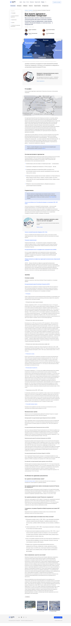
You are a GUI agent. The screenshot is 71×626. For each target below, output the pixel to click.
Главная (26, 10)
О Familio (27, 596)
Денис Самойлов (32, 29)
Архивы (12, 22)
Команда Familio (41, 611)
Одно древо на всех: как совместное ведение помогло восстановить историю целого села (54, 604)
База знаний (52, 196)
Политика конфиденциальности (27, 620)
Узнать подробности (40, 81)
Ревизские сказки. (30, 353)
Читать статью (40, 227)
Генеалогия (13, 5)
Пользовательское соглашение (14, 620)
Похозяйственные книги (30, 481)
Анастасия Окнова (50, 29)
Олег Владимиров (50, 33)
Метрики (28, 293)
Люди (24, 2)
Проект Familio (37, 5)
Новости (31, 5)
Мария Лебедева (29, 608)
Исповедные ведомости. (32, 367)
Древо (21, 2)
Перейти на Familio (56, 2)
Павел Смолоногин (32, 33)
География (13, 13)
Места (27, 2)
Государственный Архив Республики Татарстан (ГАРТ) (37, 284)
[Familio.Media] (13, 2)
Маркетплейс (37, 2)
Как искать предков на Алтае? (28, 605)
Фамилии (32, 2)
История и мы (45, 5)
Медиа (42, 2)
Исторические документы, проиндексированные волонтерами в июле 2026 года (42, 606)
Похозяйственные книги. (32, 404)
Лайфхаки (25, 5)
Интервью (19, 5)
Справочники (13, 19)
